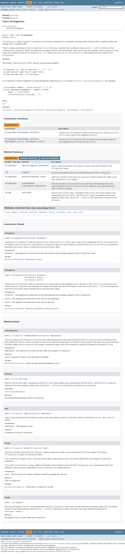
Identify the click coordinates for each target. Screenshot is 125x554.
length (25, 172)
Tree (40, 3)
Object (13, 37)
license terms (32, 551)
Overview (5, 3)
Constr (25, 10)
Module (13, 3)
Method (32, 10)
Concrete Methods (50, 158)
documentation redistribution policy (57, 551)
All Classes (52, 7)
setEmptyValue (28, 183)
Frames (30, 7)
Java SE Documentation (56, 543)
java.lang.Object (9, 26)
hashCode (43, 212)
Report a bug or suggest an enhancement (16, 542)
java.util (14, 18)
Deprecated (48, 3)
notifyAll (61, 212)
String (8, 193)
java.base (14, 15)
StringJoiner (10, 132)
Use (34, 3)
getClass (33, 212)
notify (52, 212)
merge (24, 177)
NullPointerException (14, 259)
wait (69, 212)
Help (62, 3)
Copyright (4, 549)
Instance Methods (28, 158)
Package (21, 3)
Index (56, 3)
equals (14, 212)
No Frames (38, 7)
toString (26, 193)
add (23, 166)
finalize (23, 212)
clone (7, 212)
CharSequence (23, 132)
